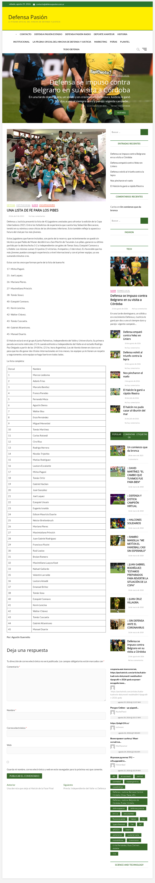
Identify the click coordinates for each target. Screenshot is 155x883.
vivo (114, 853)
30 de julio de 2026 (131, 398)
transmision (134, 840)
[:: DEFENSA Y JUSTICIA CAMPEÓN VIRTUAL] (117, 495)
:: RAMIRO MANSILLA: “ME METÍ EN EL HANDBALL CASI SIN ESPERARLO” (136, 543)
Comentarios (129, 436)
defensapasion (119, 808)
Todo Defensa (71, 49)
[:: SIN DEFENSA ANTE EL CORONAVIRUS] (117, 620)
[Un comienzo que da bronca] (117, 447)
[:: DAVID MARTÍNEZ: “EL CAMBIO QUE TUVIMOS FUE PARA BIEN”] (117, 468)
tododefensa (118, 840)
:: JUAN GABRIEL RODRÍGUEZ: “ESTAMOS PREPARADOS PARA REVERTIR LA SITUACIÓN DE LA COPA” (137, 575)
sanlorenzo (117, 835)
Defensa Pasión (27, 17)
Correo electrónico (17, 728)
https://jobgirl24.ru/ (119, 723)
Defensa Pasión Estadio (48, 34)
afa (114, 776)
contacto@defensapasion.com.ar (50, 4)
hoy (143, 819)
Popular (116, 434)
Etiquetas (142, 434)
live (132, 824)
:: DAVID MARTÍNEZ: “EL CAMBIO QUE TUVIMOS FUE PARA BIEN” (135, 475)
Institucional (21, 41)
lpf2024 (116, 829)
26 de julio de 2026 (131, 419)
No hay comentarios (120, 106)
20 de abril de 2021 (16, 216)
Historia (122, 34)
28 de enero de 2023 (135, 455)
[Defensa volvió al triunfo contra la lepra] (115, 354)
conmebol (117, 781)
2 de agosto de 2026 (132, 381)
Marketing (100, 41)
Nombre (11, 710)
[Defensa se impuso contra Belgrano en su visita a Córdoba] (129, 271)
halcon (133, 819)
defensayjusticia (137, 808)
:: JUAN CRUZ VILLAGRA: (134, 600)
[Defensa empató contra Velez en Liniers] (115, 334)
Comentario (13, 666)
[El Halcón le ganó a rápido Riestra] (115, 391)
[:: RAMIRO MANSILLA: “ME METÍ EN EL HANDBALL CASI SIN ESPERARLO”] (117, 536)
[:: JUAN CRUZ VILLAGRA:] (117, 599)
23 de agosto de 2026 (97, 106)
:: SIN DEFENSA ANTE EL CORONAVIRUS (135, 624)
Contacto (25, 34)
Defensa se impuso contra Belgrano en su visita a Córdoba (81, 85)
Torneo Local (122, 75)
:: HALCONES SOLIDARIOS (134, 521)
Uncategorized (47, 205)
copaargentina (133, 781)
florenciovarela (119, 819)
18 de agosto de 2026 (132, 343)
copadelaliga (118, 787)
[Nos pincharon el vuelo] (115, 374)
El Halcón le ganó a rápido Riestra (127, 186)
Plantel (124, 41)
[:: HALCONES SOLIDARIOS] (117, 519)
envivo (115, 813)
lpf (140, 824)
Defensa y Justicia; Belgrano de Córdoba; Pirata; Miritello (126, 801)
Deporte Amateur (104, 34)
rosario (128, 829)
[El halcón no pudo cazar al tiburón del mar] (115, 409)
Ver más (121, 112)
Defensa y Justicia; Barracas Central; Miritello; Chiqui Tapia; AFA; (128, 793)
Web (9, 745)
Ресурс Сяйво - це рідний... (124, 707)
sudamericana (133, 835)
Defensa (11, 205)
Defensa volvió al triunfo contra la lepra (132, 356)
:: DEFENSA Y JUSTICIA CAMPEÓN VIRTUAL (134, 501)
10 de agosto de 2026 (132, 364)
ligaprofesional (119, 824)
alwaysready (126, 776)
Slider (112, 75)
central (140, 776)
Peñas (113, 41)
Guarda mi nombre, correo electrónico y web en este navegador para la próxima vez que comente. (55, 769)
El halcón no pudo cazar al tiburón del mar (134, 410)
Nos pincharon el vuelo (121, 180)
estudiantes (129, 813)
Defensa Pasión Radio (78, 34)
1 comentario (133, 459)
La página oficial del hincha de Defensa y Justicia (62, 41)
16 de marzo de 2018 (135, 487)
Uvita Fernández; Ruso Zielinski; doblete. (126, 847)
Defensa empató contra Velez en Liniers (132, 335)
